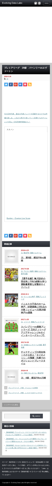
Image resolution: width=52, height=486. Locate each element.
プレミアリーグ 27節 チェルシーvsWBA (23, 388)
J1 (7, 79)
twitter (35, 3)
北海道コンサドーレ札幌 (33, 345)
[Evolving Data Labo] (12, 3)
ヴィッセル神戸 (29, 297)
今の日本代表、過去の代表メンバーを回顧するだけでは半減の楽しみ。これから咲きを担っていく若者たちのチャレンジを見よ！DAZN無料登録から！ (25, 118)
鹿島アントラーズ (37, 322)
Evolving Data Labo (17, 482)
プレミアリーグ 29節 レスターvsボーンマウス (25, 393)
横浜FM (26, 253)
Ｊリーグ (27, 322)
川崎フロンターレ (30, 373)
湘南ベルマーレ (36, 253)
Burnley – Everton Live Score (18, 218)
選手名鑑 (24, 274)
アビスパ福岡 (29, 271)
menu (46, 3)
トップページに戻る (11, 405)
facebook (39, 3)
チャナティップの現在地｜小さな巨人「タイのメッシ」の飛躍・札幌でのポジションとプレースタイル (33, 358)
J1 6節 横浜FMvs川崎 (33, 378)
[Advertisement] (26, 35)
